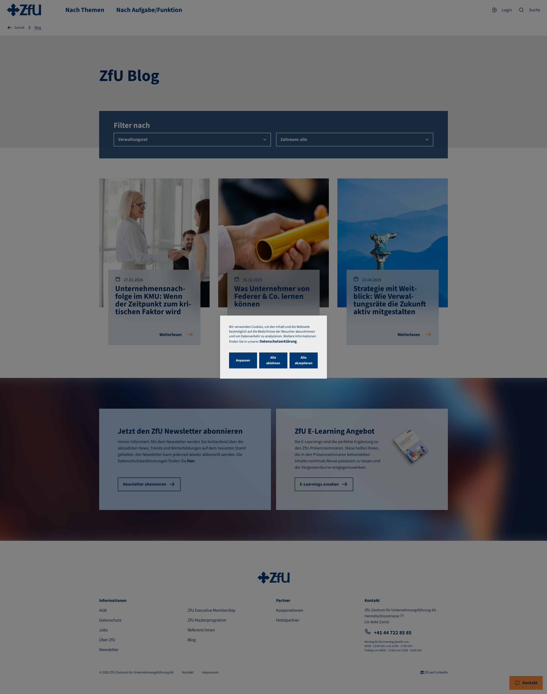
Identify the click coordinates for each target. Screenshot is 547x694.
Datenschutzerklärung (278, 341)
